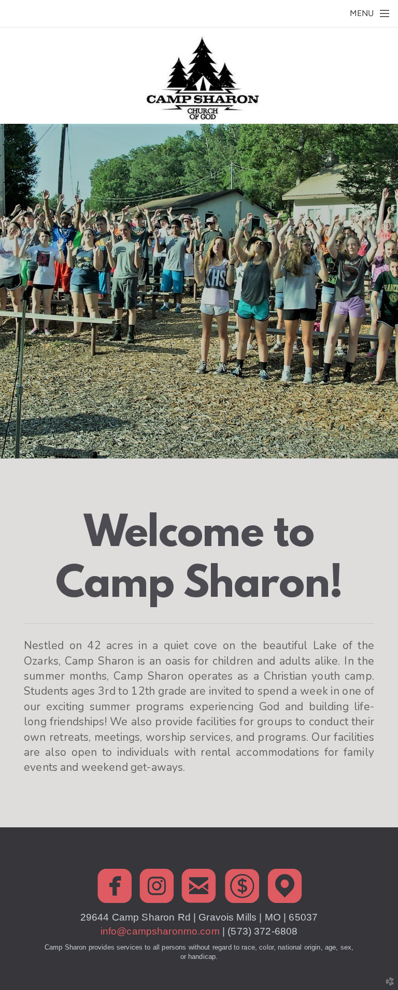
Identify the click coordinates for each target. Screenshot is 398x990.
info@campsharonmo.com (161, 931)
